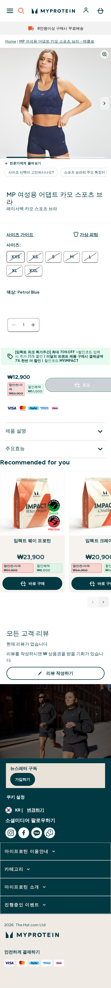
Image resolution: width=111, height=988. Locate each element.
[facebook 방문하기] (23, 832)
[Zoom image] (104, 54)
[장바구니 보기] (100, 11)
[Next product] (103, 602)
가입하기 (22, 779)
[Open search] (21, 11)
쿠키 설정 (15, 797)
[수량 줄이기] (14, 324)
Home (10, 41)
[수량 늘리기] (33, 324)
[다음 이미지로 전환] (104, 103)
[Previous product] (92, 602)
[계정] (86, 11)
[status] (23, 324)
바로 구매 (37, 583)
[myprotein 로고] (53, 11)
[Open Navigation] (10, 11)
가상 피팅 (89, 234)
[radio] (15, 257)
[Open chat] (49, 832)
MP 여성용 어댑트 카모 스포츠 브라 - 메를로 (56, 41)
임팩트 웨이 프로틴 (32, 540)
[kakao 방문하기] (36, 832)
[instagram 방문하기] (10, 832)
